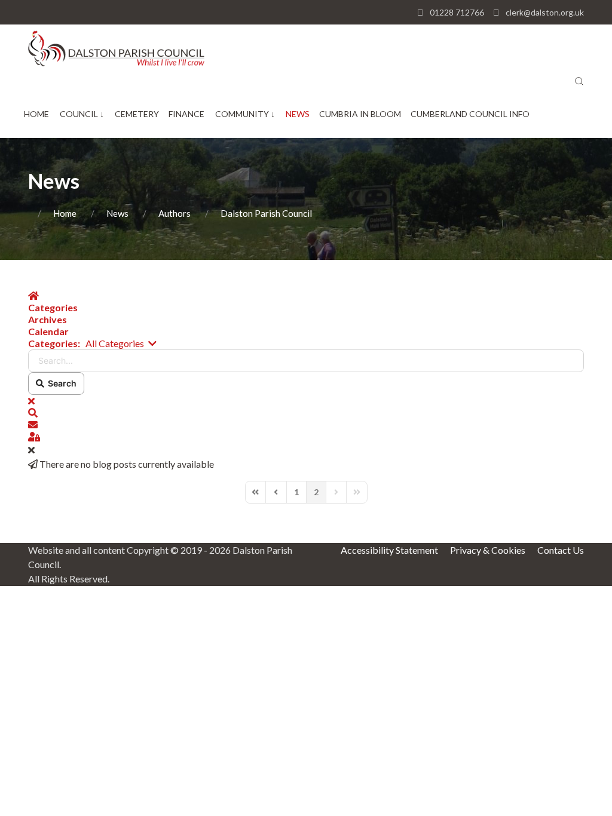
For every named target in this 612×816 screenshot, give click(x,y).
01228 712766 (457, 12)
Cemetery (137, 114)
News (298, 114)
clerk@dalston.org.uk (545, 12)
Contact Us (560, 550)
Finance (186, 114)
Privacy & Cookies (487, 550)
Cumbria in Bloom (360, 114)
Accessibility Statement (389, 550)
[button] (579, 81)
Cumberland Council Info (470, 114)
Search (60, 383)
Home (36, 114)
